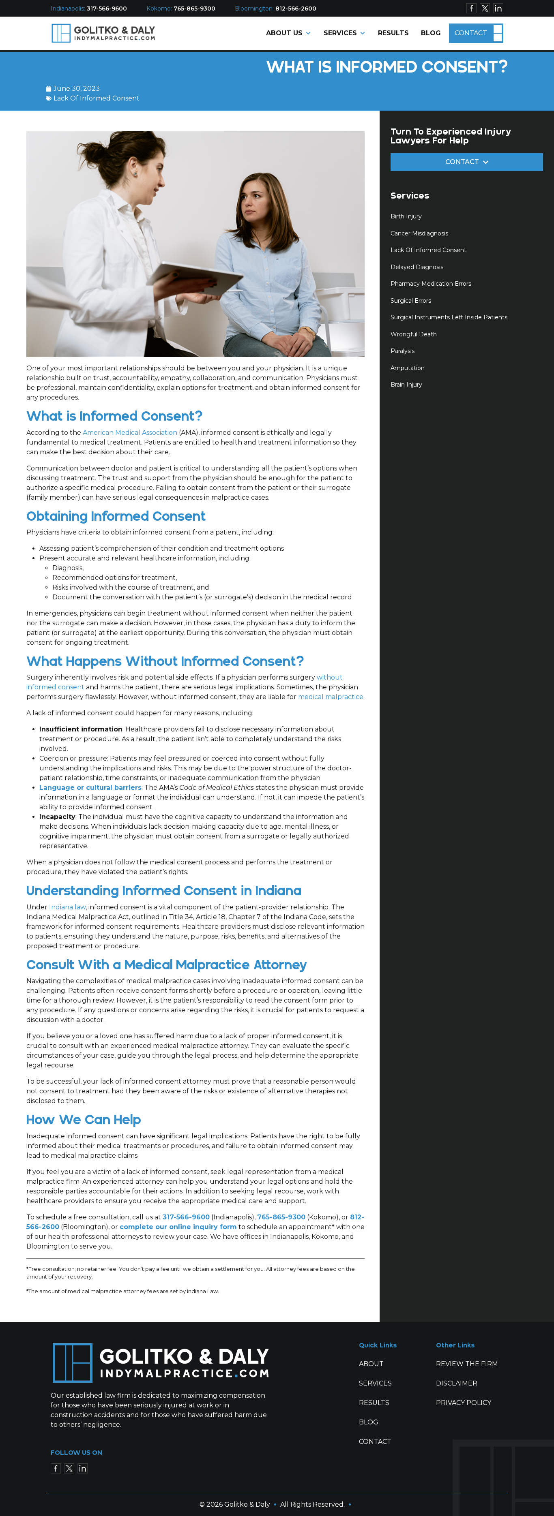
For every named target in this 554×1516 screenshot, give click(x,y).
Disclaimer (456, 1383)
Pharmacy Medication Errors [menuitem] (431, 283)
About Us (284, 33)
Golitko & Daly (247, 1504)
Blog (431, 33)
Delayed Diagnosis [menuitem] (417, 267)
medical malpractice (330, 697)
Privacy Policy (463, 1403)
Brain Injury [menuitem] (406, 384)
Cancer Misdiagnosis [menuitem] (419, 233)
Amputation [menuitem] (408, 368)
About (371, 1364)
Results (393, 33)
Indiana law (67, 907)
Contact (471, 33)
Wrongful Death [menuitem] (414, 334)
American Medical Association (130, 432)
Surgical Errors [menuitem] (411, 300)
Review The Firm (467, 1364)
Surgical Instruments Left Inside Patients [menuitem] (449, 317)
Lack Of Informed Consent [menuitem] (428, 250)
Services (340, 33)
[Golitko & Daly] (104, 32)
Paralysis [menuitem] (402, 351)
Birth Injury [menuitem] (406, 216)
